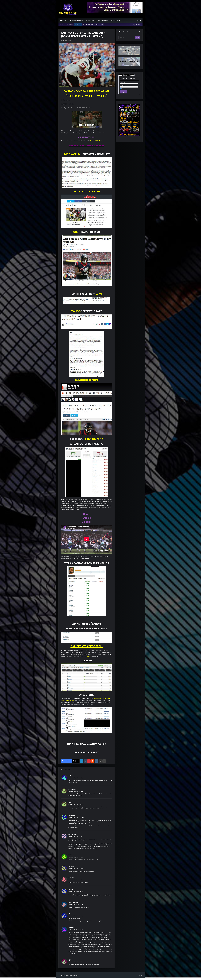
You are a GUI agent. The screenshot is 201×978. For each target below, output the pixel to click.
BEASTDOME (63, 20)
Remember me (124, 88)
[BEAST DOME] (67, 9)
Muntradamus (73, 902)
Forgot (132, 75)
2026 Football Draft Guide (76, 20)
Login (120, 75)
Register (126, 75)
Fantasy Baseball (115, 20)
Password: (122, 85)
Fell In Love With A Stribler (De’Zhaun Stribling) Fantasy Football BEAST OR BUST (102, 24)
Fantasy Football (90, 20)
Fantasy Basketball (103, 20)
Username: (122, 82)
